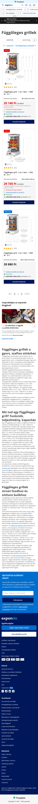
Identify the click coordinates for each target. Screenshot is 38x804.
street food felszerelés (19, 555)
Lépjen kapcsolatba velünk (19, 628)
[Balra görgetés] (2, 20)
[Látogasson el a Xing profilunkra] (13, 692)
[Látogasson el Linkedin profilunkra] (10, 692)
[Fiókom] (30, 5)
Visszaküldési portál (19, 634)
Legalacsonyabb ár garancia (15, 112)
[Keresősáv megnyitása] (22, 5)
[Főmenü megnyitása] (3, 5)
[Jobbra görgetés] (36, 20)
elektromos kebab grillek (19, 525)
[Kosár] (34, 5)
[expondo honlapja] (4, 45)
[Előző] (14, 294)
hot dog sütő (6, 468)
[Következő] (21, 294)
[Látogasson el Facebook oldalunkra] (6, 692)
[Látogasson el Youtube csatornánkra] (3, 692)
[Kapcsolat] (26, 5)
